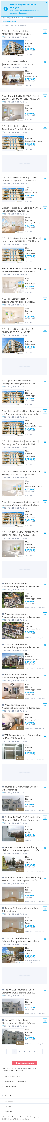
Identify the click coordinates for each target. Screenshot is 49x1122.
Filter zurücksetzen (9, 21)
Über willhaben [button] (10, 1096)
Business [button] (8, 1106)
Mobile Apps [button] (9, 1111)
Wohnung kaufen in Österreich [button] (15, 1081)
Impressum (40, 1117)
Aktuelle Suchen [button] (10, 1086)
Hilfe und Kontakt (8, 1117)
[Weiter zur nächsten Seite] (39, 1051)
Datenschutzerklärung (27, 1117)
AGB (17, 1117)
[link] (9, 1051)
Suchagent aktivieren (26, 1063)
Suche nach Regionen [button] (12, 1076)
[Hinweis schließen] (46, 2)
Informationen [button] (9, 1101)
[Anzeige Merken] (45, 32)
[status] (24, 9)
